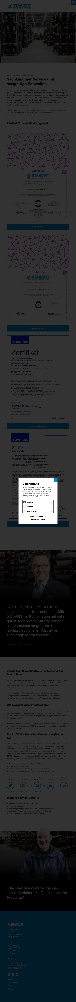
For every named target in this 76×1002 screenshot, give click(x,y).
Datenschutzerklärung (34, 497)
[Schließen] (55, 480)
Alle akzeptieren (38, 519)
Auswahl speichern (38, 516)
